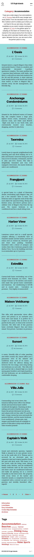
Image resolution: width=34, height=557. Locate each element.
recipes (12, 536)
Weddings (5, 544)
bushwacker (14, 527)
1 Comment (18, 146)
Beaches (6, 526)
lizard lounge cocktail (23, 533)
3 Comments (18, 186)
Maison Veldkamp (17, 301)
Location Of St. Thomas (7, 535)
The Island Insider (15, 538)
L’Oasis (17, 52)
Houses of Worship (7, 533)
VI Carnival (4, 542)
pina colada (21, 535)
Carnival (20, 527)
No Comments (18, 348)
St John (12, 28)
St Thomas (8, 17)
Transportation (23, 538)
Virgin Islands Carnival (11, 542)
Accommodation (13, 48)
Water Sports (23, 542)
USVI (12, 56)
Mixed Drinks (15, 535)
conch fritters (10, 531)
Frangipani (17, 179)
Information (6, 503)
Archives (5, 512)
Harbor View (17, 221)
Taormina (17, 139)
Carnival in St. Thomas (6, 528)
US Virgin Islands (17, 3)
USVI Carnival (16, 540)
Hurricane (16, 533)
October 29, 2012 (22, 56)
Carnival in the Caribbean (17, 528)
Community (4, 531)
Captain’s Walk (17, 438)
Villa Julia (17, 388)
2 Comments (18, 59)
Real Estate (5, 537)
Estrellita (17, 263)
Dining (17, 531)
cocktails (25, 528)
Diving (25, 531)
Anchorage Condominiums (17, 99)
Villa (27, 383)
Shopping (5, 538)
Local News (6, 505)
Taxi (10, 538)
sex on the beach (22, 536)
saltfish (16, 536)
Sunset (17, 341)
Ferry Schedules (7, 507)
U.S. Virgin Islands (5, 540)
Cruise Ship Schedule (9, 510)
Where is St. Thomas (14, 544)
